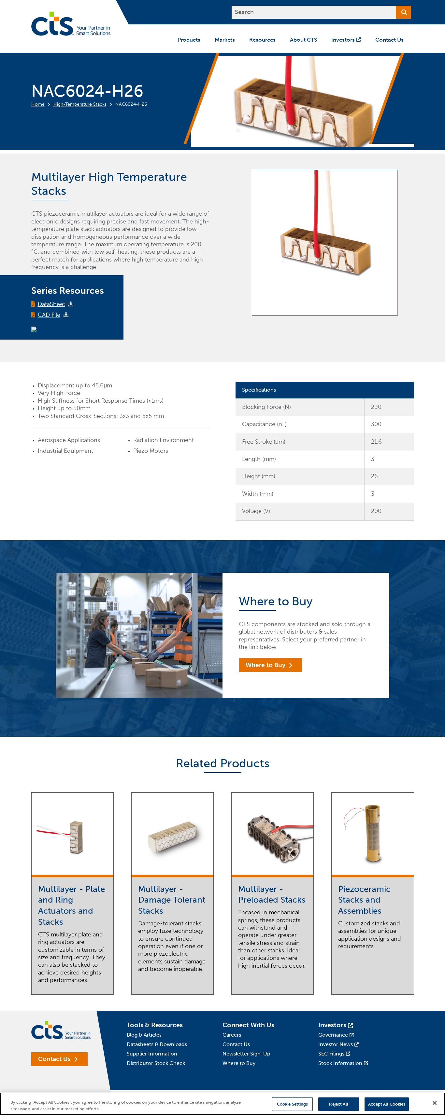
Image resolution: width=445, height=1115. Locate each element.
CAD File (49, 314)
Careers (232, 1035)
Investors (332, 1025)
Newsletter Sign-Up (246, 1054)
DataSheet (51, 304)
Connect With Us (248, 1025)
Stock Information (340, 1063)
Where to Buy (265, 665)
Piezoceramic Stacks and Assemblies (364, 900)
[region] (222, 1104)
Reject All (338, 1104)
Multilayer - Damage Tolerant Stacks (171, 900)
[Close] (434, 1103)
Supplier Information (152, 1054)
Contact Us (54, 1059)
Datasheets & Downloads (157, 1044)
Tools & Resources (155, 1025)
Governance (333, 1035)
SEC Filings (331, 1054)
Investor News (335, 1044)
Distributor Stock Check (156, 1063)
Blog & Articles (144, 1035)
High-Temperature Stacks (80, 104)
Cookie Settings (292, 1104)
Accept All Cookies (386, 1104)
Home (38, 104)
